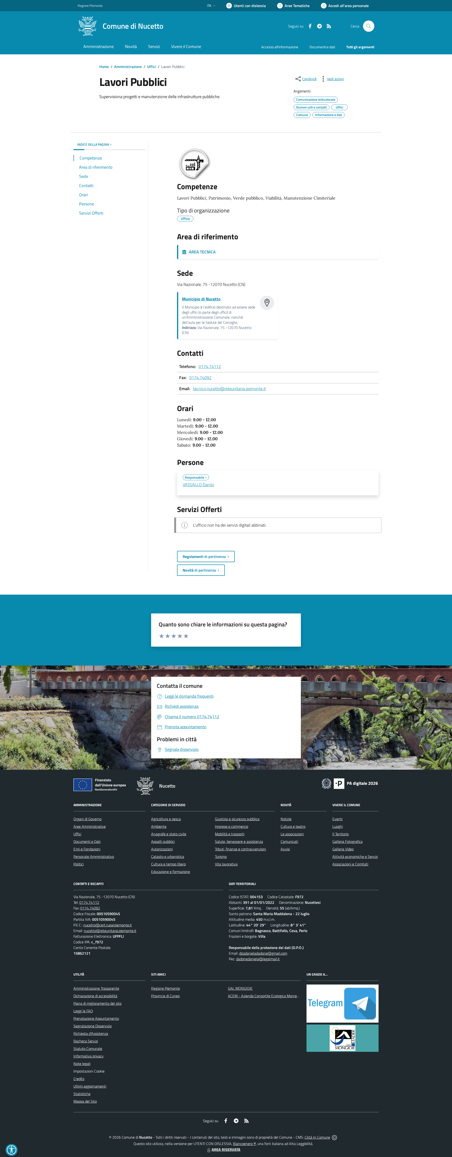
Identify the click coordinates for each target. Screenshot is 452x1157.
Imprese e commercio (231, 826)
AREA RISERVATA (226, 1149)
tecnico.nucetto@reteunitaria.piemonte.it (229, 388)
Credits (78, 1078)
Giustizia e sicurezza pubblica (237, 819)
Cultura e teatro (293, 826)
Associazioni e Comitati (350, 864)
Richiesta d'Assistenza (90, 1033)
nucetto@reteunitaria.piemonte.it (110, 930)
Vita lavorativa (226, 864)
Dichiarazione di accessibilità (95, 996)
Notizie (286, 819)
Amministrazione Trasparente (96, 988)
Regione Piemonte (90, 5)
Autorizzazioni (162, 849)
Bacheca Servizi (85, 1041)
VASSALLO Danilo (198, 484)
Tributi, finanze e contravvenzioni (240, 849)
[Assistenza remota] (334, 1137)
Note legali (81, 1063)
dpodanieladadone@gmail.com (263, 953)
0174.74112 (210, 366)
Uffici (151, 66)
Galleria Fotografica (347, 841)
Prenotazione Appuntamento (96, 1018)
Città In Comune (317, 1137)
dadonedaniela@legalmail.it (258, 959)
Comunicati (289, 841)
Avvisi (285, 849)
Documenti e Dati (87, 841)
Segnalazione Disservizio (92, 1026)
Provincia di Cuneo (165, 996)
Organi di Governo (87, 819)
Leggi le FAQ (83, 1011)
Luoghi (337, 826)
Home (104, 66)
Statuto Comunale (87, 1048)
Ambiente (158, 826)
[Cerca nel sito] (368, 26)
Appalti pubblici (163, 841)
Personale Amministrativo (93, 856)
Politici (78, 864)
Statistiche (81, 1094)
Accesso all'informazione (279, 47)
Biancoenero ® (244, 1143)
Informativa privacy (88, 1056)
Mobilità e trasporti (229, 834)
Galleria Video (343, 849)
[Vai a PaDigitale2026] (350, 783)
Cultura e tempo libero (168, 864)
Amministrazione (128, 66)
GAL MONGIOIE (240, 988)
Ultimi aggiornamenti (89, 1086)
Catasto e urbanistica (167, 856)
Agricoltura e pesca (166, 819)
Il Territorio (340, 834)
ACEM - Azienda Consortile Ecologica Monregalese (267, 996)
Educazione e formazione (170, 871)
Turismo (221, 856)
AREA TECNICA (201, 252)
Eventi (337, 819)
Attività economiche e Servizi (355, 856)
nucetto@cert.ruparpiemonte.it (107, 925)
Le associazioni (292, 834)
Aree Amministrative (89, 826)
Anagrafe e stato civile (168, 834)
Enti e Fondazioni (86, 849)
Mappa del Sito (85, 1101)
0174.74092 (200, 377)
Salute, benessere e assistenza (239, 841)
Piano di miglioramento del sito (97, 1003)
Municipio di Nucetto (201, 299)
